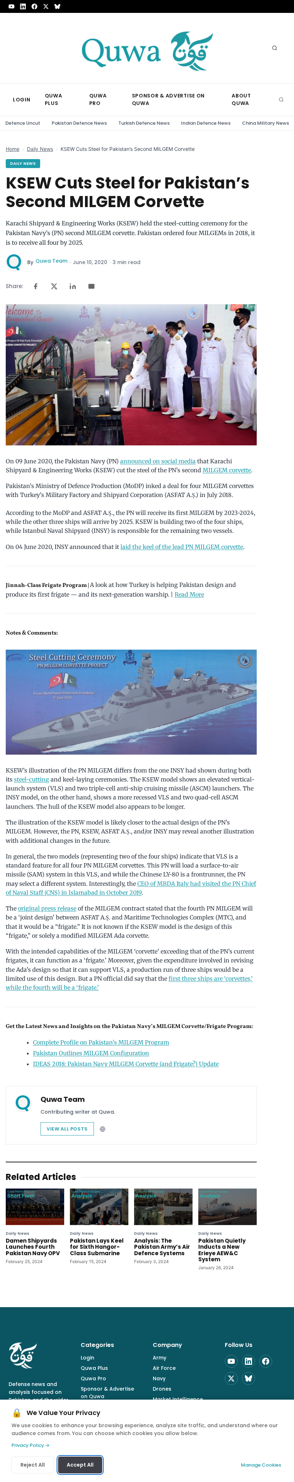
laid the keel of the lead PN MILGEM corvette (181, 546)
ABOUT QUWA (241, 99)
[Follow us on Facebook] (34, 6)
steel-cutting (31, 779)
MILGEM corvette (227, 470)
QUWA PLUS (53, 99)
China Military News (265, 123)
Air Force (164, 1368)
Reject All (32, 1464)
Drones (162, 1388)
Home (12, 149)
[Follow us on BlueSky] (57, 6)
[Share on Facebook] (35, 286)
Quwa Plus (94, 1368)
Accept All (80, 1464)
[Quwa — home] (147, 48)
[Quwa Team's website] (102, 1129)
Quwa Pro (93, 1378)
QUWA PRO (98, 99)
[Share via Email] (91, 286)
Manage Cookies (261, 1465)
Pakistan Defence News (79, 123)
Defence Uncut (22, 123)
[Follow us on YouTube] (11, 6)
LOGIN (21, 99)
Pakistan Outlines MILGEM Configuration (91, 1053)
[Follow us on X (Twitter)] (46, 6)
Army (159, 1357)
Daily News (40, 149)
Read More (189, 594)
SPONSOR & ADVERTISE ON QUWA (168, 99)
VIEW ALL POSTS (67, 1128)
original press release (47, 908)
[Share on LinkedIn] (72, 286)
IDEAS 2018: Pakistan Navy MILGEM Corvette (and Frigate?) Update (126, 1063)
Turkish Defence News (144, 123)
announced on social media (158, 461)
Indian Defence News (206, 123)
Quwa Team (51, 260)
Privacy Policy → (30, 1445)
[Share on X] (54, 286)
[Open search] (275, 48)
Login (87, 1357)
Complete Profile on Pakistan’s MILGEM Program (101, 1042)
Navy (159, 1378)
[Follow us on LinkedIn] (23, 6)
